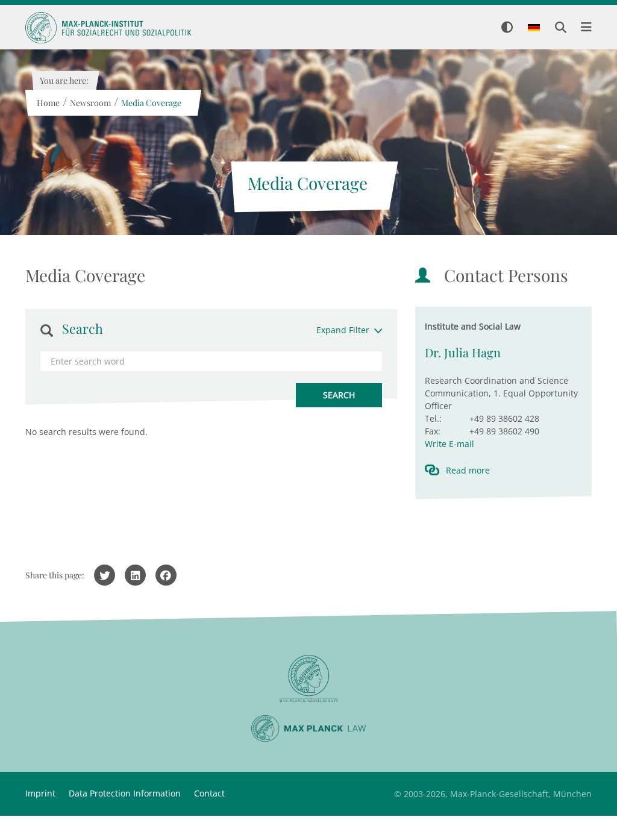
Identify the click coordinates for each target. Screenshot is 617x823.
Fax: (432, 431)
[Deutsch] (534, 28)
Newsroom (89, 102)
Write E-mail (449, 443)
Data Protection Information (125, 793)
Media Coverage (151, 102)
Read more (468, 470)
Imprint (40, 793)
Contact (209, 793)
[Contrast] (507, 28)
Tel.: (433, 418)
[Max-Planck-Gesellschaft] (308, 678)
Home (47, 102)
